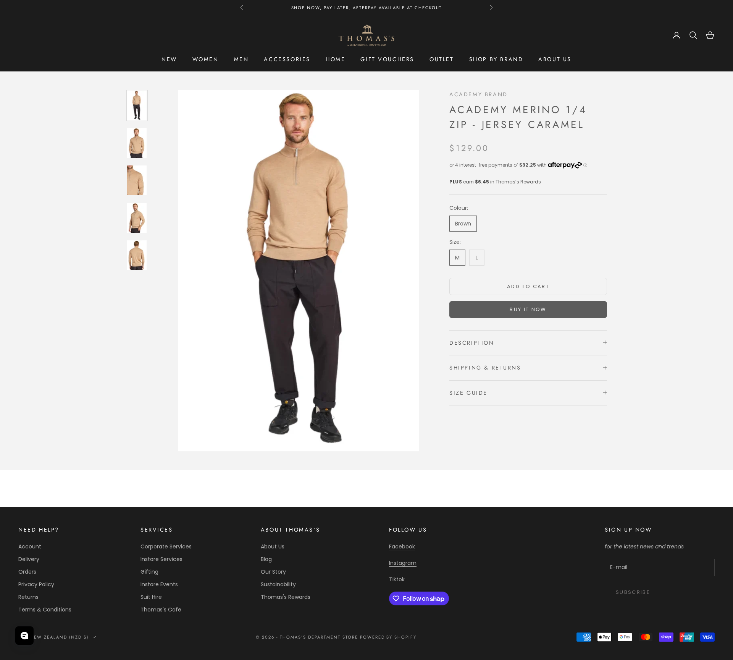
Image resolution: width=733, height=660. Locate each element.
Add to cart (528, 286)
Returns (28, 597)
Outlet (441, 59)
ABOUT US (555, 59)
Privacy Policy (36, 584)
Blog (266, 559)
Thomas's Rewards (285, 597)
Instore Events (159, 584)
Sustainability (278, 584)
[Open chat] (24, 635)
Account (29, 546)
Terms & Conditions (44, 609)
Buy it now (528, 309)
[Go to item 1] (136, 105)
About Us (272, 546)
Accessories (287, 59)
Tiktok (397, 579)
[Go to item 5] (136, 255)
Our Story (273, 572)
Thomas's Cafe (160, 609)
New (169, 59)
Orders (27, 572)
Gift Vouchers (387, 59)
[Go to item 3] (136, 180)
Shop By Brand (496, 59)
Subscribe (633, 592)
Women (205, 59)
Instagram (403, 563)
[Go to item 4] (136, 218)
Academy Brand (478, 94)
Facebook (402, 546)
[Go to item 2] (136, 143)
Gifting (149, 572)
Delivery (28, 559)
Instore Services (161, 559)
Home (335, 59)
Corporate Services (166, 546)
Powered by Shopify (388, 637)
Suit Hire (151, 597)
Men (241, 59)
